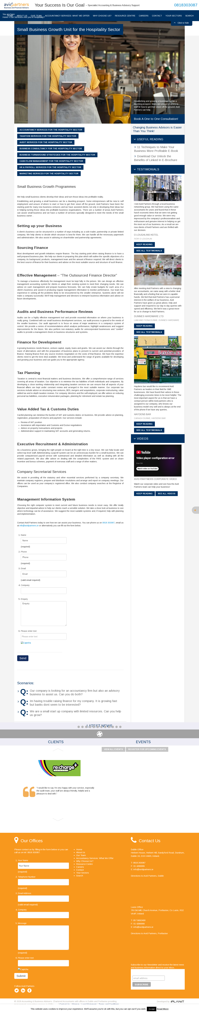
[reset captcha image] (26, 642)
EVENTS (143, 742)
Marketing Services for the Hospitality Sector (49, 173)
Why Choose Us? (102, 16)
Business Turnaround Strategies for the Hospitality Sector (57, 155)
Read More (163, 1009)
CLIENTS (56, 742)
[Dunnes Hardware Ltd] (158, 270)
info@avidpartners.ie (29, 525)
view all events (113, 749)
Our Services (16, 17)
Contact (157, 16)
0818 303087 (108, 522)
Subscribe (138, 972)
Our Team (81, 855)
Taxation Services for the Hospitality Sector (48, 136)
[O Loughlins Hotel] (158, 188)
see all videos (166, 493)
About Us (80, 852)
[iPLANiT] (177, 1001)
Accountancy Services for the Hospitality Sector (51, 130)
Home (5, 17)
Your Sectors (173, 16)
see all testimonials (149, 250)
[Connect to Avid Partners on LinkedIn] (24, 992)
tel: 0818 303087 (32, 852)
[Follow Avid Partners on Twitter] (17, 992)
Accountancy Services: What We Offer (67, 16)
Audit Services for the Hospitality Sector (46, 142)
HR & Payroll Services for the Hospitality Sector (50, 167)
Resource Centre (125, 16)
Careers (143, 16)
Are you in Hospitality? (34, 17)
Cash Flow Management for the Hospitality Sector (51, 161)
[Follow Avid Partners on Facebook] (30, 992)
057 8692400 (139, 920)
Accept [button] (152, 1009)
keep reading (144, 244)
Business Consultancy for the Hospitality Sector (51, 148)
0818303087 (186, 5)
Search (189, 16)
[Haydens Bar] (158, 359)
